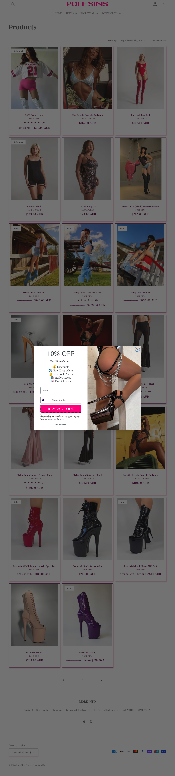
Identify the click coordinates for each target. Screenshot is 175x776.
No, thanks (61, 424)
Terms (61, 419)
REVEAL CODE (61, 409)
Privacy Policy (53, 419)
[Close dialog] (137, 349)
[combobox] (45, 400)
